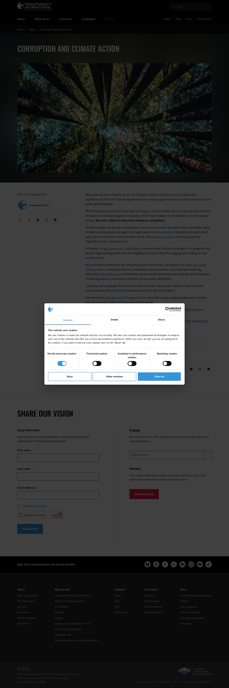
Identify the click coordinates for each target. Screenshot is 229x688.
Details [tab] (114, 319)
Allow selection (114, 376)
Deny (69, 376)
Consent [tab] (67, 320)
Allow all (159, 376)
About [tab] (161, 319)
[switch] (97, 363)
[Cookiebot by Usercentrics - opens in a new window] (167, 309)
